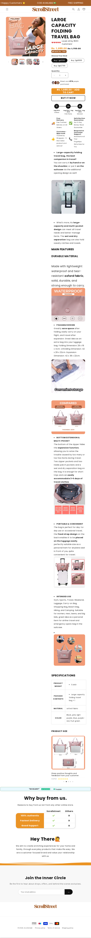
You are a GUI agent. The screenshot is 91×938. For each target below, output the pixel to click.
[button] (7, 9)
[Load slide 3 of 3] (70, 782)
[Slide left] (8, 62)
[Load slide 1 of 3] (66, 782)
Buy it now (68, 98)
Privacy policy (40, 928)
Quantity (55, 71)
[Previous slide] (64, 781)
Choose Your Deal (59, 56)
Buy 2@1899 (76, 60)
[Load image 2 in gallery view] (22, 62)
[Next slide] (73, 781)
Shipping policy (67, 928)
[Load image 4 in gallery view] (36, 62)
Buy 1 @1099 (59, 60)
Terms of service (54, 928)
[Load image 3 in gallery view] (29, 62)
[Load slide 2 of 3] (68, 782)
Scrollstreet (28, 928)
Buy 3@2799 (59, 66)
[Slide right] (43, 62)
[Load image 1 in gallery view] (15, 62)
